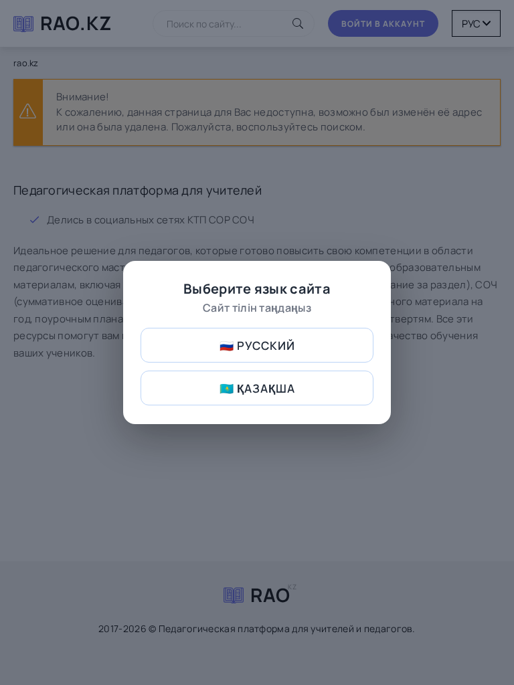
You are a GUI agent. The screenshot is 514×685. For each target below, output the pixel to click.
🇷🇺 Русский (257, 345)
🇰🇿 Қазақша (257, 388)
